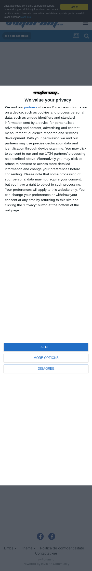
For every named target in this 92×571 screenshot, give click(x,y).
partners (30, 107)
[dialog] (46, 285)
